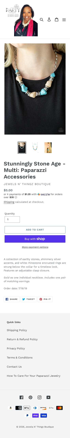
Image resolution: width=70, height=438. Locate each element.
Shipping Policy (17, 330)
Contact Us (14, 366)
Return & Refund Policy (22, 339)
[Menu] (64, 19)
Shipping (9, 201)
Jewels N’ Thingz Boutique (39, 427)
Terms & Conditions (19, 357)
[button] (35, 196)
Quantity (10, 213)
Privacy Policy (16, 348)
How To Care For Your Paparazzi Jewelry (33, 375)
